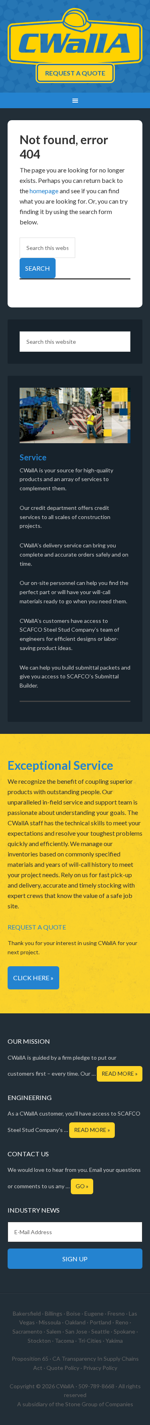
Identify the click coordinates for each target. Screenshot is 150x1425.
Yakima (114, 1340)
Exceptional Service (60, 765)
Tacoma (64, 1340)
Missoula (50, 1322)
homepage (44, 190)
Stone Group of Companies (99, 1404)
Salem (53, 1331)
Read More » (120, 1073)
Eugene (94, 1313)
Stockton (39, 1340)
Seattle (100, 1331)
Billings (53, 1313)
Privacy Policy (100, 1367)
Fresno (116, 1313)
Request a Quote (75, 73)
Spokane (124, 1331)
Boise (73, 1313)
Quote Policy (62, 1367)
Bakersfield (27, 1313)
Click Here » (33, 977)
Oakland (75, 1322)
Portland (100, 1322)
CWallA (75, 38)
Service (33, 457)
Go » (82, 1186)
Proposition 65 (30, 1358)
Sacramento (27, 1331)
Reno (121, 1322)
